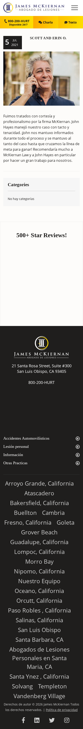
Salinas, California (39, 620)
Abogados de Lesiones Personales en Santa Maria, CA (39, 658)
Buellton (25, 513)
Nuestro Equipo (39, 581)
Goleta (65, 522)
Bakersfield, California (39, 503)
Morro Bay (39, 561)
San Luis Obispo (39, 630)
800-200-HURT (18, 21)
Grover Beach (39, 532)
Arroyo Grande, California (39, 483)
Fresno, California (27, 522)
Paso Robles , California (39, 610)
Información (13, 454)
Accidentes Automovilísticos (26, 438)
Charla (47, 22)
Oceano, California (39, 591)
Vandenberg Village (39, 696)
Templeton (52, 686)
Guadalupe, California (39, 542)
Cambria (53, 513)
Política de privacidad (62, 710)
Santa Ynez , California (39, 676)
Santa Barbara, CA (39, 640)
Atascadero (39, 493)
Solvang (22, 686)
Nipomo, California (39, 571)
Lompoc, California (39, 552)
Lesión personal (16, 446)
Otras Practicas (15, 463)
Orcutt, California (39, 601)
